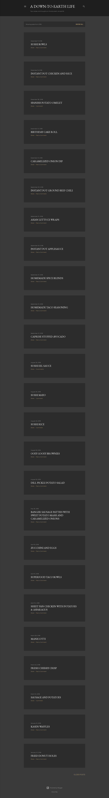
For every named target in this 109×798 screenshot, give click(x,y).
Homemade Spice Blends (47, 278)
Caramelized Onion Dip (47, 161)
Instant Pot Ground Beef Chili (52, 190)
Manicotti (38, 638)
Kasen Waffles (40, 726)
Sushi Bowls (39, 44)
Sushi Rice (37, 424)
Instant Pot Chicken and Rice (51, 73)
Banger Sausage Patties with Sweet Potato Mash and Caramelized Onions (50, 515)
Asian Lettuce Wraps (45, 219)
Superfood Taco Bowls (46, 577)
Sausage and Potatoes (46, 697)
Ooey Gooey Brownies (45, 453)
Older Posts (79, 775)
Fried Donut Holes (44, 755)
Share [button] (32, 47)
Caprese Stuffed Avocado (48, 336)
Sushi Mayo (38, 395)
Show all (79, 24)
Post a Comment (41, 47)
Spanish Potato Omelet (46, 102)
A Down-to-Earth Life (52, 6)
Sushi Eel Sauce (41, 365)
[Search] (84, 6)
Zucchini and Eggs (43, 547)
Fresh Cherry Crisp (44, 668)
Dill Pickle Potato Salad (48, 482)
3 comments (40, 369)
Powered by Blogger (56, 788)
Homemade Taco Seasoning (49, 307)
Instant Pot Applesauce (47, 249)
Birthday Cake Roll (44, 132)
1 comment (39, 106)
